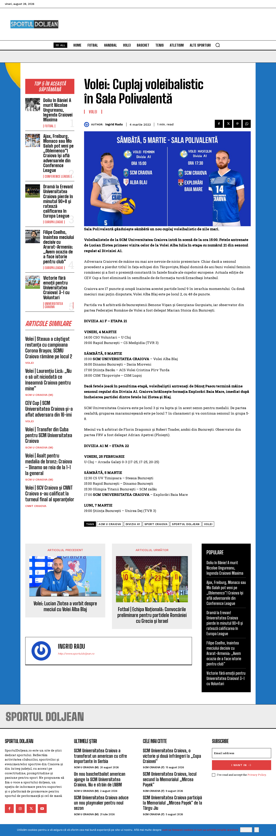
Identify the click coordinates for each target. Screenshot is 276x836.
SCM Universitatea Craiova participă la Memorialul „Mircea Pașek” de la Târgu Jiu (172, 803)
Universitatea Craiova (54, 305)
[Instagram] (20, 808)
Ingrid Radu (114, 124)
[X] (271, 830)
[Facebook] (219, 124)
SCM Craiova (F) (153, 767)
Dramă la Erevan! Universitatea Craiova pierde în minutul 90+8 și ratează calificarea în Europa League (58, 201)
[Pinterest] (237, 124)
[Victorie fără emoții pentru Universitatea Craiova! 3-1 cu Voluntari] (32, 282)
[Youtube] (42, 808)
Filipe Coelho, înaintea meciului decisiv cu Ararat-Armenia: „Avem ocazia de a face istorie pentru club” (58, 246)
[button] (217, 45)
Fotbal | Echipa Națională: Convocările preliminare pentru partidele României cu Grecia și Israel (152, 615)
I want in (239, 765)
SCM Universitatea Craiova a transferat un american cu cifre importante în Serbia (100, 756)
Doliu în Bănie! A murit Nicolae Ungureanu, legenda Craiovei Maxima (58, 110)
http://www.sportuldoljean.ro (76, 653)
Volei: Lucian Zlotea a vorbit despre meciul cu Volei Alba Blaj (65, 606)
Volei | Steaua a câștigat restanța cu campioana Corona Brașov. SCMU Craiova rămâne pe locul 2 (48, 347)
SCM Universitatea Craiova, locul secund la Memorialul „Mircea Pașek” (170, 779)
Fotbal (49, 126)
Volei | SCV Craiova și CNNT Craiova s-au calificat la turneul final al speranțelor (49, 493)
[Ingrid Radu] (87, 124)
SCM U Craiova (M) (39, 394)
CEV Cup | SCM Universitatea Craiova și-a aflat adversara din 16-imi (49, 409)
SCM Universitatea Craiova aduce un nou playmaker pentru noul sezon (101, 803)
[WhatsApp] (247, 124)
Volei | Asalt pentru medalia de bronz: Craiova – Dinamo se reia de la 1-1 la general (48, 464)
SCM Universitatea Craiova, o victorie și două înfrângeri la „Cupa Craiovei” (172, 756)
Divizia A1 (133, 524)
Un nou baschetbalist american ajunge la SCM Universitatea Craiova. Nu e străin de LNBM (99, 779)
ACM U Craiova (110, 524)
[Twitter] (228, 124)
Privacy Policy (257, 775)
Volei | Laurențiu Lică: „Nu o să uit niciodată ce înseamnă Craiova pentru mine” (48, 379)
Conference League (57, 176)
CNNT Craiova (35, 506)
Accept (246, 829)
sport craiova (156, 524)
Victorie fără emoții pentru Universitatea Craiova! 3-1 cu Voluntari (56, 287)
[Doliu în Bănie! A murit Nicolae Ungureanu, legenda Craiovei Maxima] (32, 104)
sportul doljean (186, 524)
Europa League (54, 222)
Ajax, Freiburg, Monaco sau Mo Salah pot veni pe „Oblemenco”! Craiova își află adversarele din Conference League (58, 153)
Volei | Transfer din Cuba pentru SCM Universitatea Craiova (48, 435)
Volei (29, 362)
